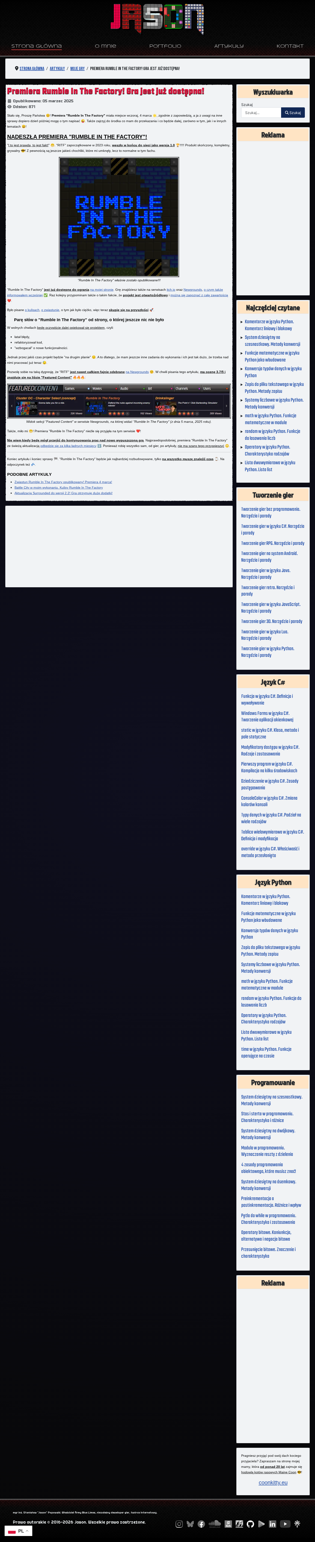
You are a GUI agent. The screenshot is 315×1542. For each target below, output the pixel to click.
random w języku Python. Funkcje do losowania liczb (271, 1002)
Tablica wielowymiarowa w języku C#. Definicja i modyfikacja (272, 835)
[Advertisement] (119, 546)
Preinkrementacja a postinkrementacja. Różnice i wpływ (271, 1202)
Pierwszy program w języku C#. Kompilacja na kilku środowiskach (269, 767)
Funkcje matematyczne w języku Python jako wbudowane (268, 917)
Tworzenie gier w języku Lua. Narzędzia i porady (264, 635)
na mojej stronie (101, 289)
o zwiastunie (50, 310)
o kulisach (32, 310)
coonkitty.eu (273, 1482)
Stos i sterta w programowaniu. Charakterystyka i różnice (267, 1117)
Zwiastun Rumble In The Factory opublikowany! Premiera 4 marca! (63, 482)
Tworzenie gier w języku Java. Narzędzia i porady (265, 574)
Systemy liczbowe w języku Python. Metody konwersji (270, 968)
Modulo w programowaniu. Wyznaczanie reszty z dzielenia (267, 1151)
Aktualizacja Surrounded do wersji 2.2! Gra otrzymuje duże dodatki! (64, 493)
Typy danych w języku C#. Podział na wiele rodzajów (271, 818)
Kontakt (290, 46)
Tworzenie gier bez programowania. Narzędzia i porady (270, 512)
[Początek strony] (307, 1533)
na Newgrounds (137, 372)
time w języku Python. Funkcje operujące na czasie (266, 1053)
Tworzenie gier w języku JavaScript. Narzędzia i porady (270, 608)
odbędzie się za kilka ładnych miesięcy (68, 446)
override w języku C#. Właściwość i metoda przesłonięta (270, 852)
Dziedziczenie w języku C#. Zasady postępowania (269, 784)
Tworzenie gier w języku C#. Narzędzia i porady (272, 530)
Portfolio (165, 46)
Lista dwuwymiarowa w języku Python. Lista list (266, 1035)
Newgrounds (193, 289)
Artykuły (229, 46)
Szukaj (247, 104)
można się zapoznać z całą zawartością (199, 295)
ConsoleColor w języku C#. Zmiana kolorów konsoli (269, 801)
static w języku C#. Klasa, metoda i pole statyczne (270, 733)
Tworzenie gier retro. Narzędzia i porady (267, 591)
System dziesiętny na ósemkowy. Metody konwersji (268, 1185)
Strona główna (36, 46)
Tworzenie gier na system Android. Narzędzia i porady (269, 557)
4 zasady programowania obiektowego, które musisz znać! (268, 1168)
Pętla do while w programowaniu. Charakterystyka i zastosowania (268, 1219)
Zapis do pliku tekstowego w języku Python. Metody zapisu (270, 951)
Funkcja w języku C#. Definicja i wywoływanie (267, 700)
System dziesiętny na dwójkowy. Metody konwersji (268, 1134)
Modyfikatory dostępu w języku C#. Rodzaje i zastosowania (270, 750)
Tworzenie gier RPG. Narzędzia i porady (272, 543)
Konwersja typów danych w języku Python (269, 934)
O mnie (105, 46)
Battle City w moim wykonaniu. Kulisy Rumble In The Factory (59, 487)
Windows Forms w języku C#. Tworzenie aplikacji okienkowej (267, 717)
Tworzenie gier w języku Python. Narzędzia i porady (267, 652)
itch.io (171, 289)
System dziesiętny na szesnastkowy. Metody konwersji (271, 1100)
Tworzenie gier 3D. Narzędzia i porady (271, 622)
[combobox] (261, 112)
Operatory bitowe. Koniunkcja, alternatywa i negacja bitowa (266, 1236)
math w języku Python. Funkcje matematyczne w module (267, 985)
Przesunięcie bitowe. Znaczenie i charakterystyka (268, 1253)
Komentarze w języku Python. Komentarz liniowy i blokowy (265, 900)
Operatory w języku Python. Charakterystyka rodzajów (263, 1019)
